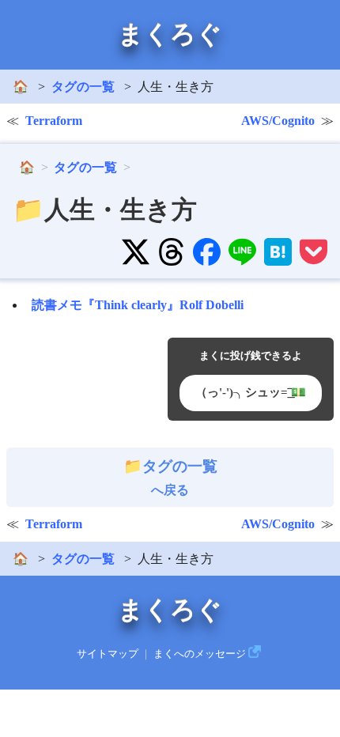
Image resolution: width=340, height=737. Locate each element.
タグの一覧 (83, 86)
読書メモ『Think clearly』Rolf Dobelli (138, 305)
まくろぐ (170, 34)
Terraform (53, 120)
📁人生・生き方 (105, 209)
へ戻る (179, 477)
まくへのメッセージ (199, 654)
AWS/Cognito (278, 120)
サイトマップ (107, 654)
